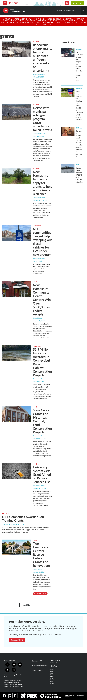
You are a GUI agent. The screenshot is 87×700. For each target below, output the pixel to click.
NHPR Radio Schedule (39, 665)
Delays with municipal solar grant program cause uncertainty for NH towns (42, 119)
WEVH (52, 675)
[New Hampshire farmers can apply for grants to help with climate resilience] (16, 176)
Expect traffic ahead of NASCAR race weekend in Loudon (79, 175)
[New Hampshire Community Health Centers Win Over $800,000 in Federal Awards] (16, 289)
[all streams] (84, 10)
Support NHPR (17, 640)
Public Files (53, 666)
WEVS (52, 683)
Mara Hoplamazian (39, 74)
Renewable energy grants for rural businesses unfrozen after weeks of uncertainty (42, 58)
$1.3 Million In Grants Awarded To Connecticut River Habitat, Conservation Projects (42, 362)
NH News (36, 42)
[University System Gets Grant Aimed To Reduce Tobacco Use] (16, 471)
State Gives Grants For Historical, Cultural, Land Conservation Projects (42, 421)
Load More (27, 605)
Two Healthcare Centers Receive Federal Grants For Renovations (41, 554)
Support (78, 3)
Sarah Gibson (37, 318)
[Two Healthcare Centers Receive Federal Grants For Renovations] (16, 547)
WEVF (52, 673)
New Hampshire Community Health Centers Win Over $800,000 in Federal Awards (42, 299)
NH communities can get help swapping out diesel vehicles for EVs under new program (42, 242)
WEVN (52, 678)
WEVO (52, 680)
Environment (37, 226)
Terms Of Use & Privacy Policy (55, 661)
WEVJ (51, 676)
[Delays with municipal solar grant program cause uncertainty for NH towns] (16, 112)
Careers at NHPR (37, 670)
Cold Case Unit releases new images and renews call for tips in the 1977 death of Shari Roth (79, 66)
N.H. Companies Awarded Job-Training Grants (23, 519)
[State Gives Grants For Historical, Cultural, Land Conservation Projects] (16, 414)
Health (35, 282)
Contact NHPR (37, 661)
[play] (6, 10)
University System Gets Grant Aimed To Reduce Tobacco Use (42, 474)
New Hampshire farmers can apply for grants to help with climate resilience (42, 183)
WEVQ (52, 681)
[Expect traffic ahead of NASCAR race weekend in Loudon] (67, 168)
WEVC (52, 671)
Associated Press (39, 379)
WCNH (52, 670)
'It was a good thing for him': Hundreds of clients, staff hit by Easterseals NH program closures (79, 105)
